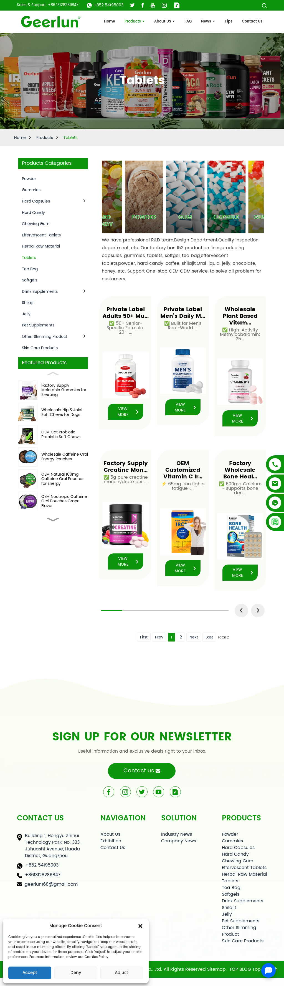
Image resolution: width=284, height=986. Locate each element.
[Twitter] (142, 791)
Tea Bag (30, 269)
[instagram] (125, 791)
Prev (159, 637)
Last (209, 637)
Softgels (29, 280)
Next (193, 637)
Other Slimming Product (44, 336)
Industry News (176, 834)
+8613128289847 (42, 875)
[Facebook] (108, 791)
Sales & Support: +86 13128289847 (47, 5)
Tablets (70, 137)
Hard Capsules (36, 201)
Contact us (138, 770)
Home (20, 137)
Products (44, 137)
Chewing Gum (35, 224)
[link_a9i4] (50, 22)
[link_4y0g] (164, 5)
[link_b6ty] (142, 5)
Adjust (121, 972)
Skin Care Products (40, 348)
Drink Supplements (40, 291)
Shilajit (28, 302)
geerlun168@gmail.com (51, 884)
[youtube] (158, 791)
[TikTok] (175, 791)
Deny (75, 972)
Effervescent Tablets (41, 235)
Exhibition (110, 841)
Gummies (31, 190)
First (144, 637)
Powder (29, 179)
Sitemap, (217, 969)
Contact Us (112, 847)
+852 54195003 (108, 5)
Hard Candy (33, 212)
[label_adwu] (264, 5)
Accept (29, 972)
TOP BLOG (240, 969)
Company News (178, 841)
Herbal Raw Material (41, 246)
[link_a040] (132, 5)
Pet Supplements (38, 325)
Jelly (26, 314)
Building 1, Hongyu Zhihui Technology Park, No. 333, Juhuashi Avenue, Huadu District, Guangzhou (52, 845)
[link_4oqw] (177, 5)
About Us (110, 834)
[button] (140, 926)
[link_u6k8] (152, 5)
